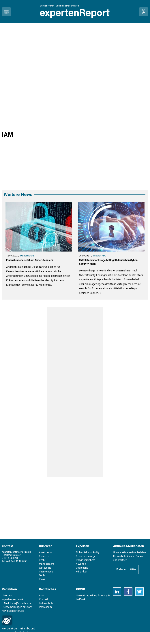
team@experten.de (20, 603)
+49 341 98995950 (16, 561)
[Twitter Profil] (139, 591)
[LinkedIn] (117, 591)
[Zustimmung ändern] (7, 620)
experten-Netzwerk (12, 599)
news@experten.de (13, 610)
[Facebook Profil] (128, 591)
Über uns (7, 595)
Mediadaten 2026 (126, 569)
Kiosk (82, 599)
